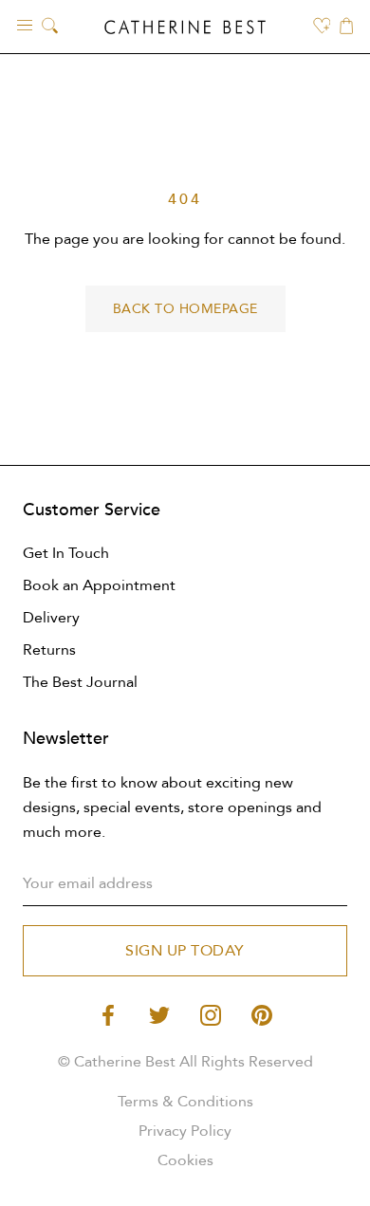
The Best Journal (80, 682)
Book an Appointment (99, 585)
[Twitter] (159, 1013)
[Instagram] (210, 1013)
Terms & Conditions (185, 1101)
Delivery (51, 617)
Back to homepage (185, 309)
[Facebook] (108, 1013)
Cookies (185, 1160)
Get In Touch (66, 553)
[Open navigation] (24, 24)
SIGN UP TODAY (185, 950)
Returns (49, 650)
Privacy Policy (185, 1131)
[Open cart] (346, 27)
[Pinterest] (261, 1013)
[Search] (50, 27)
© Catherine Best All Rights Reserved (185, 1061)
